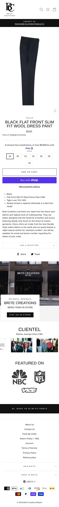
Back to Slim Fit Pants (31, 408)
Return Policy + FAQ (29, 439)
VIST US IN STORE (20, 315)
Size (29, 151)
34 (33, 156)
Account (29, 443)
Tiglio (29, 118)
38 (49, 156)
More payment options (29, 187)
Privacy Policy (29, 453)
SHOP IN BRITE (29, 475)
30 (18, 156)
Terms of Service (29, 448)
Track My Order (29, 434)
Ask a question (29, 245)
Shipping (13, 135)
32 (25, 156)
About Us (29, 425)
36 (41, 156)
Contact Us (29, 429)
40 (29, 163)
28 (10, 156)
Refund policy (29, 457)
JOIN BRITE (29, 466)
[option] (29, 23)
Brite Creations (9, 212)
